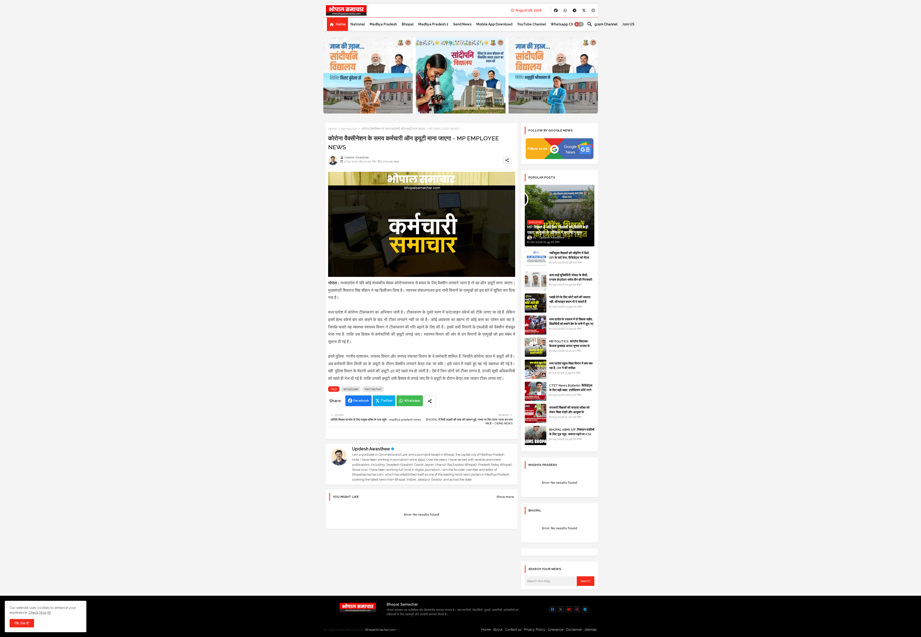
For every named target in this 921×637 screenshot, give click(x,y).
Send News (462, 24)
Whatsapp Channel (566, 24)
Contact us (513, 629)
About (497, 629)
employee (351, 389)
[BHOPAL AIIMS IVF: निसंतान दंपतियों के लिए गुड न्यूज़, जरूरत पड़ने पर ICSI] (535, 435)
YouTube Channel (531, 24)
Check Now (38, 612)
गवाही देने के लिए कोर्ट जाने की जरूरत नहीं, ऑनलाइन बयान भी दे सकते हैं (569, 299)
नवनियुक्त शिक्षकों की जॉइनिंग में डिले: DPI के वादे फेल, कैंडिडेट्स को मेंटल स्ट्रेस (569, 257)
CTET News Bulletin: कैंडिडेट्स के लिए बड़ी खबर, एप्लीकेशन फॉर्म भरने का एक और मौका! (570, 390)
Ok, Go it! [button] (21, 623)
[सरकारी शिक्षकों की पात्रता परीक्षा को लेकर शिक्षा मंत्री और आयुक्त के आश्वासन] (535, 413)
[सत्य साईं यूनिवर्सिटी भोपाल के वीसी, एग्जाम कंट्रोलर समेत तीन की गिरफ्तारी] (535, 281)
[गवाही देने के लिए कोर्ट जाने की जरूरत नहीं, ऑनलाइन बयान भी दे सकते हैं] (535, 303)
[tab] (337, 24)
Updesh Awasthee (371, 448)
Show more (505, 497)
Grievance (555, 629)
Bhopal (407, 24)
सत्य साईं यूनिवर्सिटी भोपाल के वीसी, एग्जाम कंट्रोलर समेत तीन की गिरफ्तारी (570, 277)
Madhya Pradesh (383, 24)
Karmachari (349, 129)
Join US (628, 24)
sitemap (590, 629)
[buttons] (556, 10)
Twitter (387, 400)
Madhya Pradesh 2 (433, 24)
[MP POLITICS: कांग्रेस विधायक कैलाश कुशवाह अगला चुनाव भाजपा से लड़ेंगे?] (535, 347)
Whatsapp (412, 400)
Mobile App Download (494, 24)
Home (341, 24)
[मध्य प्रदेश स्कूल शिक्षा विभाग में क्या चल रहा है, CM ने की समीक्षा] (535, 369)
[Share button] (430, 400)
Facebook (361, 400)
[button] (579, 24)
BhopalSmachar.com (380, 629)
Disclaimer (574, 629)
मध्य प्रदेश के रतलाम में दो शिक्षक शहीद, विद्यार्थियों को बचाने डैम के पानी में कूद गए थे (571, 323)
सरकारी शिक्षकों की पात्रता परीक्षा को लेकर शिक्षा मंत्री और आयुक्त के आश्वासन (569, 412)
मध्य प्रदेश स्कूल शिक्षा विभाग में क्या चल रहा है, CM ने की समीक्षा (571, 365)
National (357, 24)
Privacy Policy (534, 629)
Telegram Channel (602, 24)
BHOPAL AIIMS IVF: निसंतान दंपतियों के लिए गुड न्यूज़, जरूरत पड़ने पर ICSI (571, 432)
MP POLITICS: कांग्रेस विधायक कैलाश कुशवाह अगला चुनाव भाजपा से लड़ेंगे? (569, 345)
